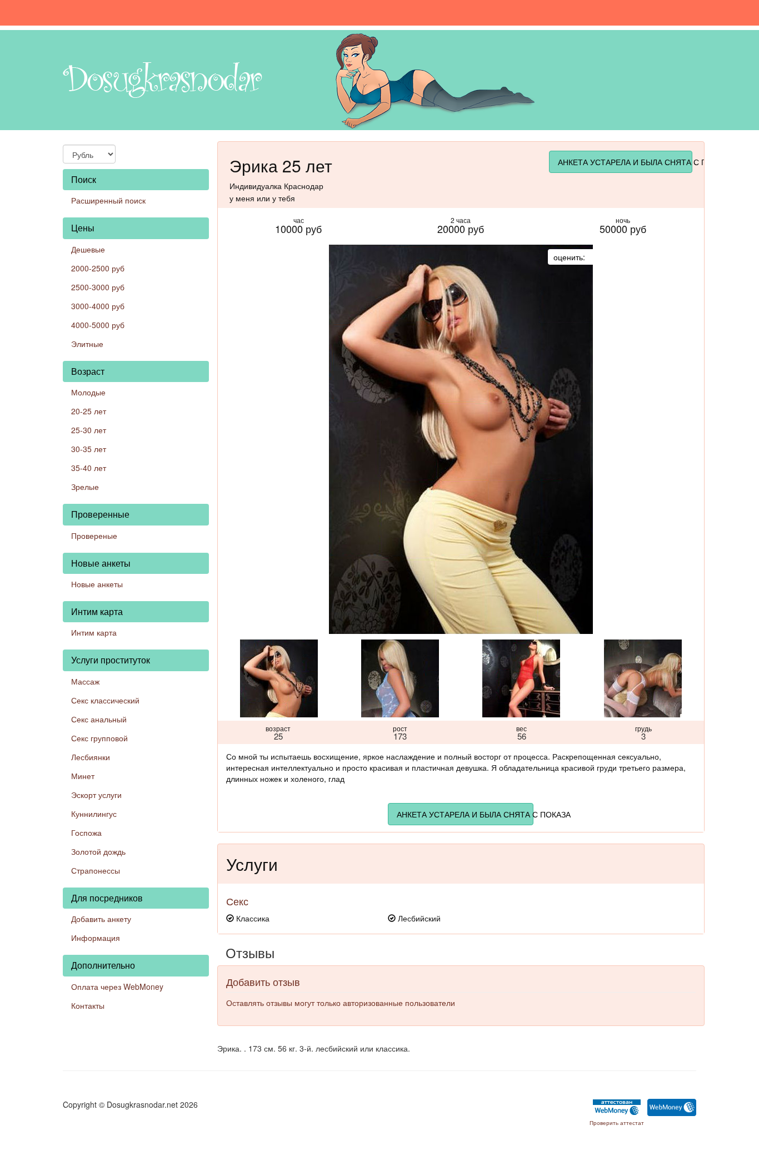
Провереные (94, 535)
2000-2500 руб (97, 268)
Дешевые (88, 249)
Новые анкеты (97, 583)
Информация (95, 937)
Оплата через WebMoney (117, 986)
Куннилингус (94, 813)
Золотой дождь (98, 851)
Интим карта (94, 632)
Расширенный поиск (108, 200)
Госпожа (86, 832)
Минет (82, 775)
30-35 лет (88, 448)
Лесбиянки (90, 756)
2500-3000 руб (97, 287)
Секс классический (105, 700)
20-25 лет (88, 411)
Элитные (87, 343)
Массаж (85, 681)
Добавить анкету (101, 918)
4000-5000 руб (97, 324)
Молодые (88, 392)
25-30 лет (88, 429)
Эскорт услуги (96, 794)
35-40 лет (88, 467)
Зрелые (85, 486)
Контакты (87, 1005)
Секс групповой (99, 737)
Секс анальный (99, 719)
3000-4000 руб (97, 305)
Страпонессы (95, 870)
